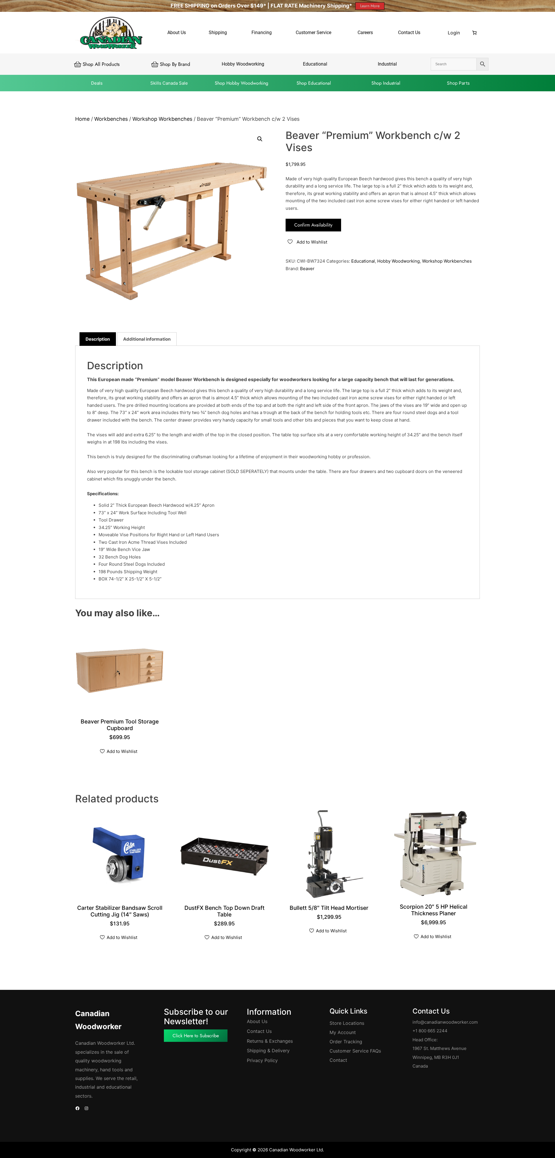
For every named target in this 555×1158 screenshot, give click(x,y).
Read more (120, 915)
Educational (363, 261)
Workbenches (111, 119)
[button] (260, 139)
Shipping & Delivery (268, 1050)
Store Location (346, 1023)
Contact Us (259, 1031)
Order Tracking (346, 1041)
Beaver (307, 268)
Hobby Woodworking (398, 261)
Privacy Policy (262, 1060)
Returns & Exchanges (270, 1041)
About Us (257, 1021)
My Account (343, 1032)
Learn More (370, 6)
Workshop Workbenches (162, 119)
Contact (338, 1060)
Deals (97, 83)
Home (82, 119)
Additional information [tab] (147, 339)
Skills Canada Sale (169, 83)
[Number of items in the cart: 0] (474, 32)
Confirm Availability (313, 225)
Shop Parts (458, 83)
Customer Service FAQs (355, 1051)
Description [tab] (98, 339)
